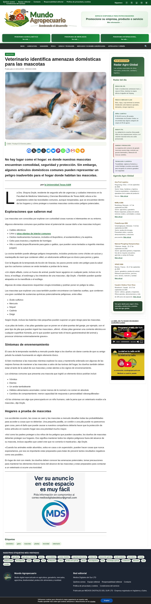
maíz (43, 560)
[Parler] (58, 150)
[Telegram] (48, 150)
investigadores (93, 560)
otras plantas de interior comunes (34, 233)
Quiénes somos (9, 2)
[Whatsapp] (63, 150)
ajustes (92, 602)
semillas (7, 564)
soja (143, 560)
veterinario (56, 544)
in (141, 3)
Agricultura (32, 46)
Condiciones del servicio (15, 3)
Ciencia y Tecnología (66, 46)
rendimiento (126, 560)
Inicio (22, 46)
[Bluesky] (53, 150)
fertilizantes (51, 560)
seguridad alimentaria (79, 557)
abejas (83, 560)
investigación (20, 560)
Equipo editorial (24, 2)
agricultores (132, 557)
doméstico (9, 544)
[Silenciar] (138, 342)
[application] (127, 334)
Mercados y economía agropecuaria (91, 46)
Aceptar (106, 600)
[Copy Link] (77, 150)
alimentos (136, 560)
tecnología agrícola (113, 560)
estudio (141, 557)
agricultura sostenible (29, 557)
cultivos (6, 557)
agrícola (36, 560)
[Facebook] (29, 150)
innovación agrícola (105, 557)
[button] (26, 38)
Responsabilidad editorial (53, 2)
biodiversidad (8, 560)
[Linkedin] (38, 150)
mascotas (27, 544)
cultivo (61, 560)
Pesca (53, 46)
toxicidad (46, 544)
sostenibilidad (51, 557)
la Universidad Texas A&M (57, 184)
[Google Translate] (68, 150)
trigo (102, 560)
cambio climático (64, 557)
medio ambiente (120, 557)
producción (92, 557)
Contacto (37, 2)
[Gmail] (73, 150)
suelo (29, 560)
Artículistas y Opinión (116, 46)
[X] (34, 150)
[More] (82, 150)
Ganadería (44, 46)
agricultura (15, 557)
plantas (36, 544)
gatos (19, 544)
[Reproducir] (114, 342)
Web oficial (124, 196)
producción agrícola (72, 560)
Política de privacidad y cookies (79, 2)
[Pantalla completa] (141, 342)
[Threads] (43, 150)
